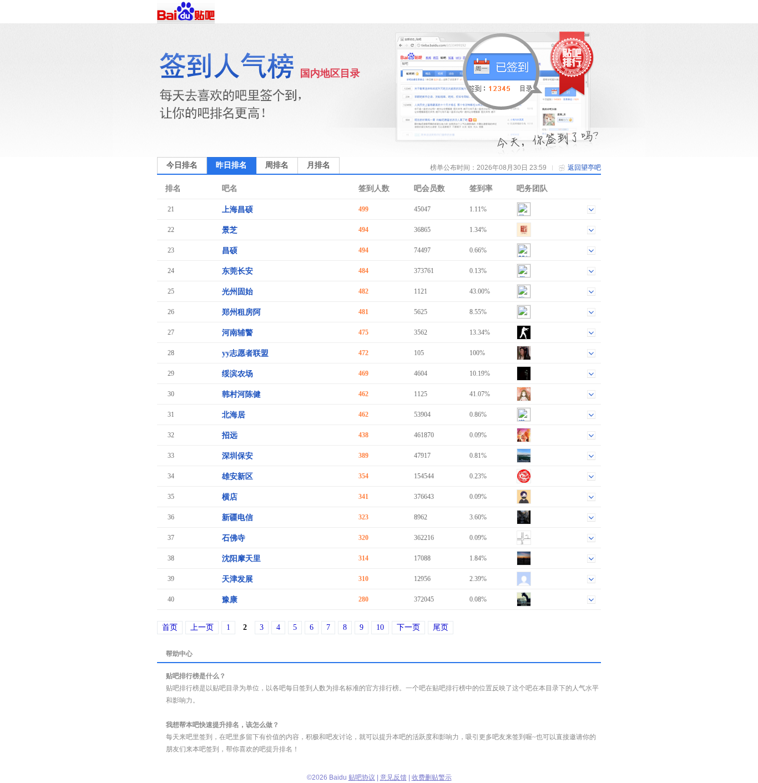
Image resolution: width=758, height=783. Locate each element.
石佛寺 (233, 538)
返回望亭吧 (584, 167)
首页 (170, 627)
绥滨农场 (237, 374)
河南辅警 (237, 333)
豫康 (229, 599)
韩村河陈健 (241, 394)
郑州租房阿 (241, 312)
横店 (229, 497)
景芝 (229, 230)
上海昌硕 (237, 209)
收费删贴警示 (432, 777)
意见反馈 (393, 777)
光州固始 (237, 291)
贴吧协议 (361, 777)
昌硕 (229, 250)
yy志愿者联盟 (245, 353)
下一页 (408, 627)
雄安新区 (237, 476)
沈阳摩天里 (241, 558)
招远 (229, 435)
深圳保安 (237, 456)
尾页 (440, 627)
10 (380, 627)
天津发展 (237, 579)
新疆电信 (237, 517)
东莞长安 (237, 271)
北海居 (233, 415)
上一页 (202, 627)
